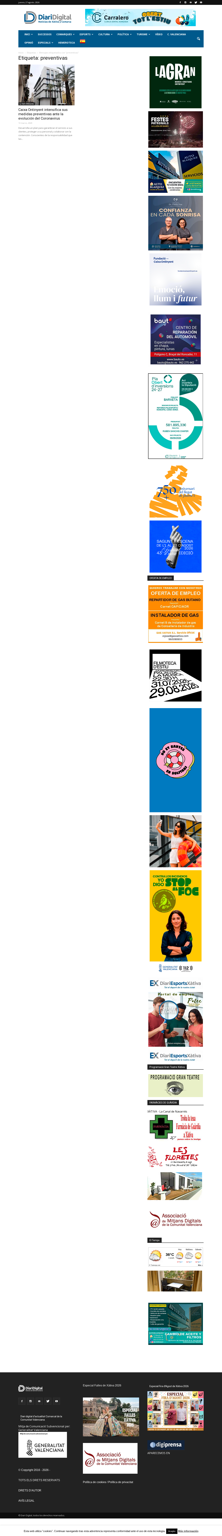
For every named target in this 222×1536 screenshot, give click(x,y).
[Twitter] (195, 2)
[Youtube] (201, 2)
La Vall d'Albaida (26, 104)
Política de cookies (94, 1482)
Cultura (104, 34)
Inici (27, 34)
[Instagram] (185, 2)
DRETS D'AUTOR (29, 1490)
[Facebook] (180, 2)
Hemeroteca (66, 42)
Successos (45, 34)
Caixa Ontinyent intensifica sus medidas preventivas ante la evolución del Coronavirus (43, 114)
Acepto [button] (171, 1531)
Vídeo (159, 34)
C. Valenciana (176, 34)
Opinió (28, 42)
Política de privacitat (120, 1482)
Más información (188, 1531)
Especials (44, 42)
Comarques (64, 34)
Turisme (142, 34)
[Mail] (190, 2)
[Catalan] (84, 43)
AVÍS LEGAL (26, 1500)
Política (123, 34)
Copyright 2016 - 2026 (35, 1469)
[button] (198, 39)
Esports (85, 34)
